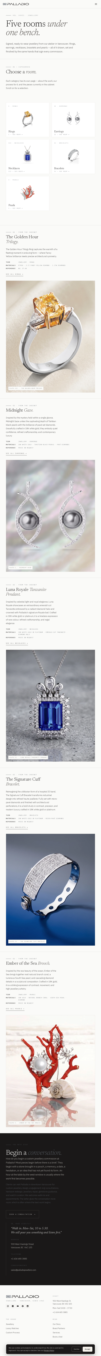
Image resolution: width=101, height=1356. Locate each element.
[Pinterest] (23, 1306)
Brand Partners (59, 1328)
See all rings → (14, 274)
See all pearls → (15, 1009)
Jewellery (10, 1324)
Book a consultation (22, 1214)
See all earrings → (16, 453)
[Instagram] (8, 1306)
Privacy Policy (49, 1350)
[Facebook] (13, 1306)
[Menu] (96, 4)
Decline (76, 1349)
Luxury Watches (12, 1328)
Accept (87, 1349)
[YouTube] (18, 1306)
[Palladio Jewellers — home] (47, 4)
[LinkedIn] (28, 1306)
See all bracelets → (17, 827)
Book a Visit (57, 1337)
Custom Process (13, 1332)
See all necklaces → (17, 643)
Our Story (56, 1324)
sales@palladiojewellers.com (23, 1270)
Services (56, 1332)
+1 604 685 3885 (19, 1258)
